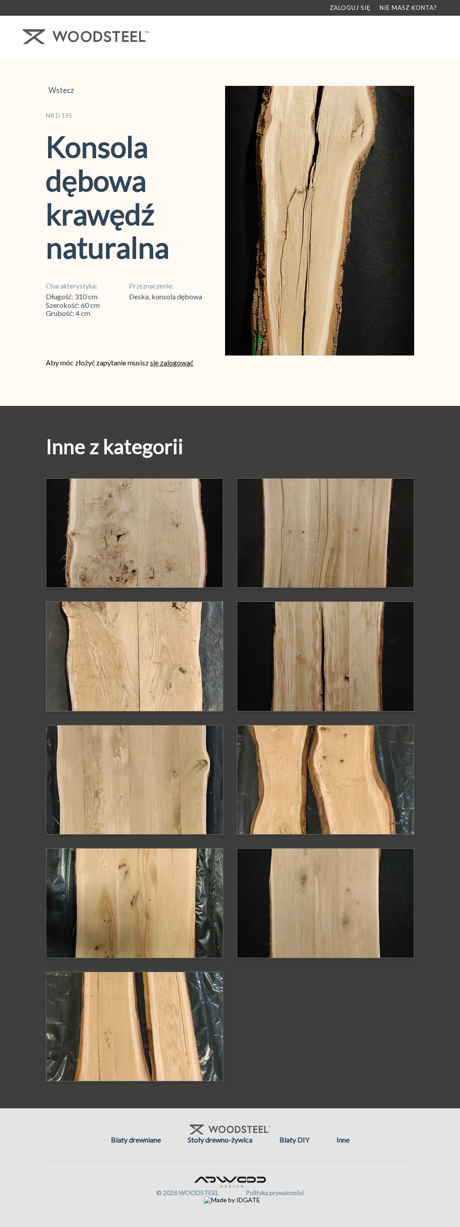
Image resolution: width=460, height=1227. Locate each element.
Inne (342, 1139)
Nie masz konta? (408, 7)
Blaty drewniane (136, 1139)
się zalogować (171, 362)
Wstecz (60, 90)
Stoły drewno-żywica (220, 1139)
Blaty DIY (294, 1139)
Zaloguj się (350, 7)
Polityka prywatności (275, 1192)
